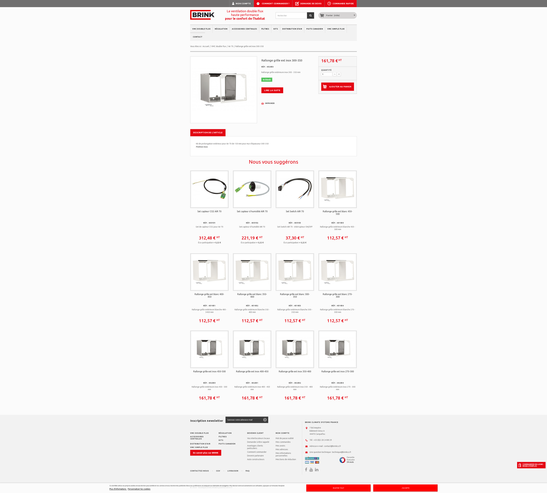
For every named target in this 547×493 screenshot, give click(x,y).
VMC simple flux (336, 29)
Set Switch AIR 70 (295, 211)
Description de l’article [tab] (208, 132)
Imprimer (270, 103)
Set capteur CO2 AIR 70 (209, 211)
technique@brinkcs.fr (341, 452)
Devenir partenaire (255, 456)
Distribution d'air (292, 29)
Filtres (265, 29)
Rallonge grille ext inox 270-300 (338, 371)
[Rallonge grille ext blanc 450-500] (337, 189)
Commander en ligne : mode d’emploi (533, 465)
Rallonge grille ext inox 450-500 (209, 371)
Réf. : (264, 67)
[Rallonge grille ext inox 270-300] (337, 349)
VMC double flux (201, 29)
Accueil (206, 46)
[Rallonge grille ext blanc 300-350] (295, 272)
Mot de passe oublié (285, 438)
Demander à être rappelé (258, 442)
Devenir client (255, 433)
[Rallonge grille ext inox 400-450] (252, 349)
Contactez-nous (199, 471)
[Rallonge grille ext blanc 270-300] (337, 272)
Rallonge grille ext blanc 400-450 (209, 295)
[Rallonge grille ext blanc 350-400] (252, 272)
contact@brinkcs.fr (332, 446)
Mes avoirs (280, 446)
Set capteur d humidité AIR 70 (252, 211)
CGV (218, 471)
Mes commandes (283, 442)
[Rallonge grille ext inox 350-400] (295, 349)
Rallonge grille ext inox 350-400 (295, 371)
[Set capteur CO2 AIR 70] (209, 189)
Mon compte (243, 3)
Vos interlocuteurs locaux (258, 438)
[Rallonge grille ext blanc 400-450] (209, 272)
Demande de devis (311, 3)
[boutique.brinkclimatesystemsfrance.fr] (202, 15)
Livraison (232, 471)
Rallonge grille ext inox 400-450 (252, 371)
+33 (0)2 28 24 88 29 (323, 440)
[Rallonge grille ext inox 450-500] (209, 349)
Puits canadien (314, 29)
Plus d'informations (118, 489)
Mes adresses (282, 449)
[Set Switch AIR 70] (295, 189)
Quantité (326, 70)
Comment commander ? (275, 3)
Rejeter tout (338, 488)
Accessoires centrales (244, 29)
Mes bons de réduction (286, 459)
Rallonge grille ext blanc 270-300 (337, 295)
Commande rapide (343, 3)
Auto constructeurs (255, 459)
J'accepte (405, 488)
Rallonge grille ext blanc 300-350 (295, 295)
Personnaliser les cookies (139, 489)
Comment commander (257, 452)
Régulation (221, 29)
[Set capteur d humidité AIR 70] (252, 189)
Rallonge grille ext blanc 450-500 (337, 212)
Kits (276, 29)
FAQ (248, 471)
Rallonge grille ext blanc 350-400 (252, 295)
